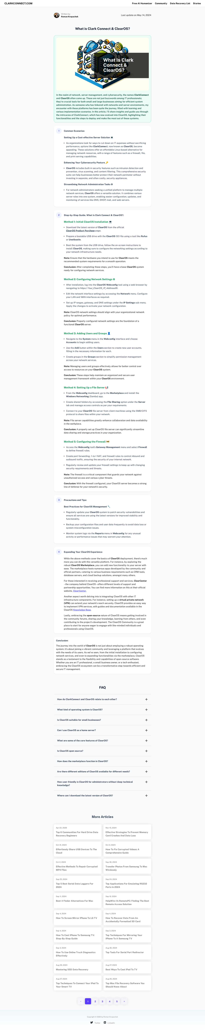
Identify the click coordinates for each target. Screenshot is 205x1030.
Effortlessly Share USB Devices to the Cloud (76, 851)
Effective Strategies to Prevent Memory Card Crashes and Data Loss (127, 834)
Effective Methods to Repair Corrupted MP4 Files (77, 868)
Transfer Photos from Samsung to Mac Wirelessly (126, 868)
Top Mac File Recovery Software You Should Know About (125, 985)
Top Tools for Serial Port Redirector (125, 952)
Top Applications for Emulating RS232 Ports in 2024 (126, 885)
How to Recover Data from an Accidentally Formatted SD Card (123, 920)
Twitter (97, 1023)
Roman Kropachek (69, 16)
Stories (197, 3)
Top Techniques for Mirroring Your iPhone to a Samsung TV (124, 937)
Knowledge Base (82, 610)
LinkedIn (111, 1023)
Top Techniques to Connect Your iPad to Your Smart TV (77, 985)
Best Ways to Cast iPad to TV (121, 969)
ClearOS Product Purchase (80, 230)
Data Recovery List (180, 3)
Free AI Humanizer (142, 3)
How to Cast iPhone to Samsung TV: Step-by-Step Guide (75, 937)
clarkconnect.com (18, 3)
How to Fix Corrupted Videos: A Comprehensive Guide (122, 851)
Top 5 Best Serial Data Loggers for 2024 (74, 885)
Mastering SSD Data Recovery (72, 969)
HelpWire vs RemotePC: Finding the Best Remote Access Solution (127, 903)
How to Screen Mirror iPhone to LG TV (76, 918)
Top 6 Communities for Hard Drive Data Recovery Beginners (77, 834)
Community (161, 3)
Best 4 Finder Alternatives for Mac (74, 901)
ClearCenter (79, 591)
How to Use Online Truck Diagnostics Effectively (75, 954)
